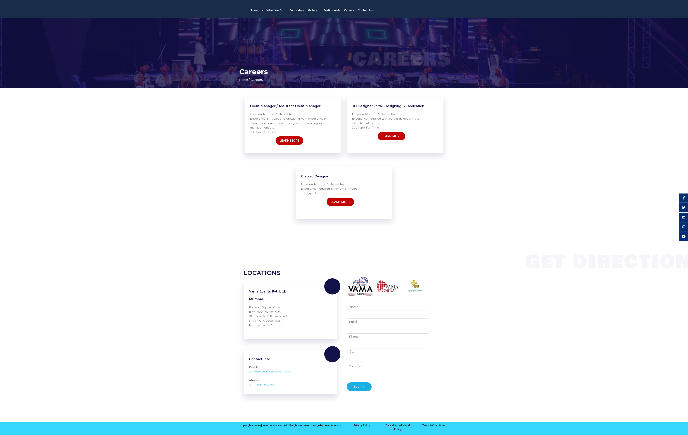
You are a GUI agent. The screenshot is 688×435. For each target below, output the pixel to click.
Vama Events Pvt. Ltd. (267, 291)
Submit (359, 386)
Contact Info (259, 359)
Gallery (313, 10)
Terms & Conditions (433, 425)
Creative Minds (332, 425)
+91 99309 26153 (263, 385)
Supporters (297, 10)
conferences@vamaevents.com (271, 371)
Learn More (289, 140)
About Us (257, 10)
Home (243, 80)
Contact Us (365, 10)
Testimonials (331, 10)
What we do (275, 10)
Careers (349, 10)
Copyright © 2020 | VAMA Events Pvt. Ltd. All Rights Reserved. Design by (282, 425)
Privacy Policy (362, 425)
